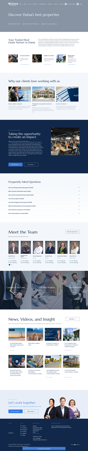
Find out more (46, 292)
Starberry (78, 444)
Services (50, 4)
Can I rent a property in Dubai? (16, 198)
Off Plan (35, 4)
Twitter (24, 426)
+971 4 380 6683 (37, 438)
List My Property (72, 4)
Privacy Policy (20, 444)
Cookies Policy (27, 444)
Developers (42, 4)
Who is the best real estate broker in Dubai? (19, 191)
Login (80, 4)
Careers (15, 292)
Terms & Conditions (12, 444)
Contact (62, 4)
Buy (20, 4)
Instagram (24, 429)
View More (71, 319)
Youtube (24, 431)
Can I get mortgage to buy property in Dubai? (20, 202)
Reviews (75, 292)
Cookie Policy (40, 448)
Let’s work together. (22, 403)
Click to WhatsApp (13, 262)
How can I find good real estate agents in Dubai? (20, 187)
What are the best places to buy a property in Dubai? (22, 206)
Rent (25, 4)
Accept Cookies (47, 448)
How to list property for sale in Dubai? (18, 213)
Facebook (24, 428)
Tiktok (23, 435)
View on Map (36, 433)
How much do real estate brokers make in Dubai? (21, 195)
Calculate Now (71, 64)
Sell (29, 4)
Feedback (10, 433)
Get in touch (47, 64)
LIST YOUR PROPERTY (24, 64)
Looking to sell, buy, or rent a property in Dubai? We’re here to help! (24, 406)
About (55, 4)
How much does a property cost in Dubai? (19, 209)
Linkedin (24, 433)
